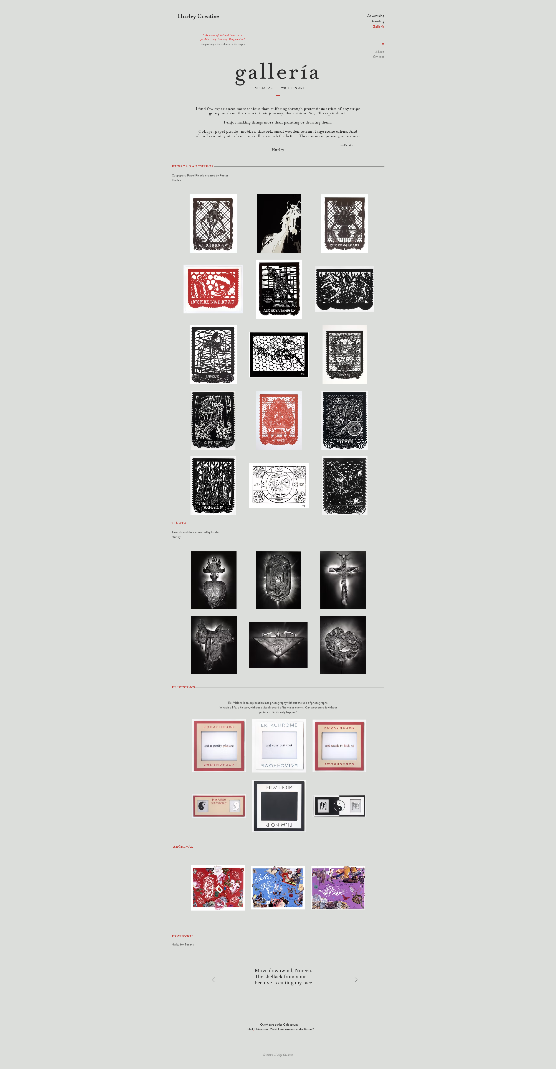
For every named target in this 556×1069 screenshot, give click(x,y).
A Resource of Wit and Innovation (223, 35)
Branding (377, 21)
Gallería (378, 26)
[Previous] (213, 980)
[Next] (356, 980)
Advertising (375, 15)
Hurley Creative (198, 16)
